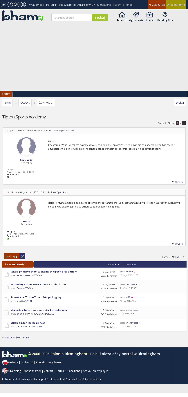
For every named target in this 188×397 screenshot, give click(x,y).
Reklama (13, 362)
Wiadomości (36, 4)
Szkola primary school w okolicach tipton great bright (43, 271)
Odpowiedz (10, 255)
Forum (117, 4)
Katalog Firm (165, 20)
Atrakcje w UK (86, 4)
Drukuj (180, 102)
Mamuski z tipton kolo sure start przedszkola (38, 310)
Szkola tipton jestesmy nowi (28, 322)
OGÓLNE (25, 102)
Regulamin (54, 362)
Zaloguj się (158, 4)
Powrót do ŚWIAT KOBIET (17, 337)
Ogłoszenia (104, 4)
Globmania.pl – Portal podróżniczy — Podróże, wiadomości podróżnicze (58, 379)
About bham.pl (32, 371)
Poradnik (51, 4)
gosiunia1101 (24, 313)
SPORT (28, 301)
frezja (22, 192)
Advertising (14, 371)
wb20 (20, 301)
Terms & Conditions (68, 371)
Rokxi (19, 288)
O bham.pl (27, 362)
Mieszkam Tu (67, 4)
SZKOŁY (38, 275)
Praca (149, 20)
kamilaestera (131, 284)
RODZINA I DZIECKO (44, 313)
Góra (180, 182)
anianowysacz (24, 275)
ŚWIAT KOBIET (46, 102)
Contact (48, 371)
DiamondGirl (26, 130)
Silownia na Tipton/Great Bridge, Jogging (36, 297)
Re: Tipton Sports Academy (59, 192)
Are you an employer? (96, 371)
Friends (128, 4)
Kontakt (40, 362)
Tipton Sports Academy (64, 130)
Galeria (33, 14)
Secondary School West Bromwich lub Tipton (38, 284)
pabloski (129, 271)
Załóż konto (177, 4)
